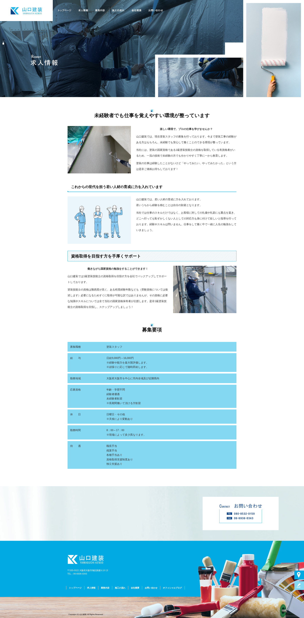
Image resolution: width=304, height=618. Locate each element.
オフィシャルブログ (172, 588)
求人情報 (84, 11)
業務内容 (101, 11)
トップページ (66, 11)
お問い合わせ (154, 11)
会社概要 (137, 11)
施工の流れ (119, 11)
